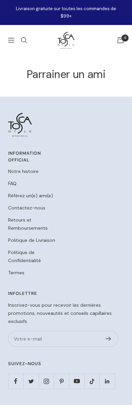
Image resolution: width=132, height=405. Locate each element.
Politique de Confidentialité (24, 256)
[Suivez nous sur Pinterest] (61, 381)
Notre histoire (23, 171)
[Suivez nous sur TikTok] (92, 381)
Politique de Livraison (31, 240)
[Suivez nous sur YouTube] (76, 381)
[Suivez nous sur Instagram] (46, 381)
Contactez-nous (26, 208)
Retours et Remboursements (28, 224)
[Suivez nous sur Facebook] (15, 381)
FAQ (12, 183)
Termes (16, 273)
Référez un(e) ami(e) (30, 196)
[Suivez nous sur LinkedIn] (107, 381)
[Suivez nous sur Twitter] (31, 381)
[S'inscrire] (108, 338)
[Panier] (120, 40)
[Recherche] (24, 40)
